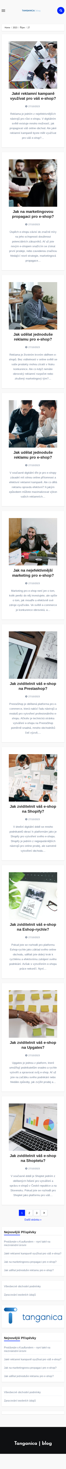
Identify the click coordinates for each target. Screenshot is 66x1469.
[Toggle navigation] (3, 10)
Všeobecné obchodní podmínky (22, 1286)
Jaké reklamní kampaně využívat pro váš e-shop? (32, 1253)
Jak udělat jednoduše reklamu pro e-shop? (29, 1270)
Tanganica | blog (33, 1443)
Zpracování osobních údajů (20, 1294)
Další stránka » (33, 1219)
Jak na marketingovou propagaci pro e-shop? (30, 1262)
